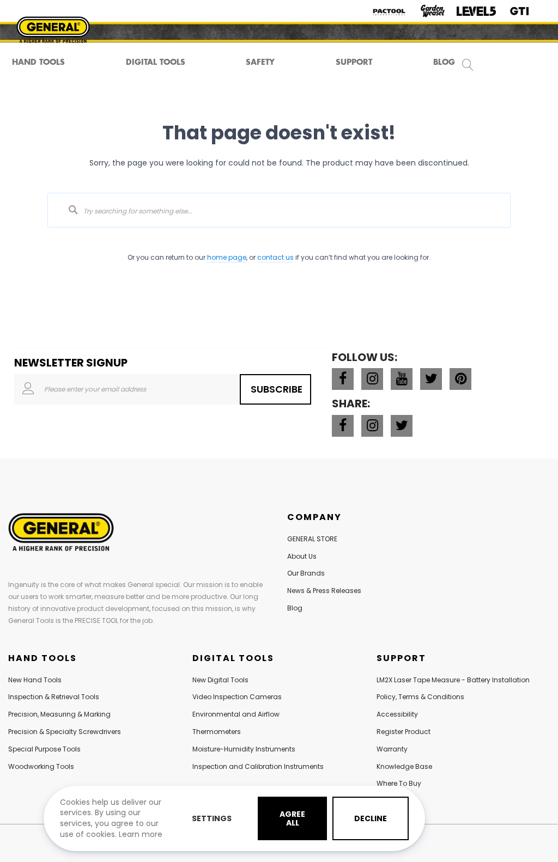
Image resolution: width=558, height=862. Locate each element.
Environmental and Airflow (236, 714)
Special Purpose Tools (44, 749)
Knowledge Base (404, 766)
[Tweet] (402, 426)
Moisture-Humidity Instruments (243, 749)
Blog (294, 608)
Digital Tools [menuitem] (155, 61)
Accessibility (397, 714)
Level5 (476, 11)
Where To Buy (399, 783)
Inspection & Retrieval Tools (53, 696)
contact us (275, 257)
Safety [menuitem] (260, 61)
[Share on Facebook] (343, 426)
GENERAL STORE (312, 538)
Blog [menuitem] (444, 61)
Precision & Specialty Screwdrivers (64, 731)
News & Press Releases (324, 590)
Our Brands (306, 573)
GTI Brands (520, 11)
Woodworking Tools (41, 766)
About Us (302, 556)
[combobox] (279, 210)
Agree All (292, 818)
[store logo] (53, 29)
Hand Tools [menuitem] (38, 61)
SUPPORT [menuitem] (354, 61)
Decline (370, 818)
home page (226, 257)
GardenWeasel (432, 11)
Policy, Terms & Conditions (420, 696)
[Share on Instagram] (372, 426)
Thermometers (216, 731)
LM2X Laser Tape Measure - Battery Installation (453, 679)
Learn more (140, 834)
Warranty (392, 749)
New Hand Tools (35, 679)
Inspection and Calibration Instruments (258, 766)
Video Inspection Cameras (237, 696)
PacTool (389, 11)
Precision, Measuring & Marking (59, 714)
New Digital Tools (220, 679)
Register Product (403, 731)
